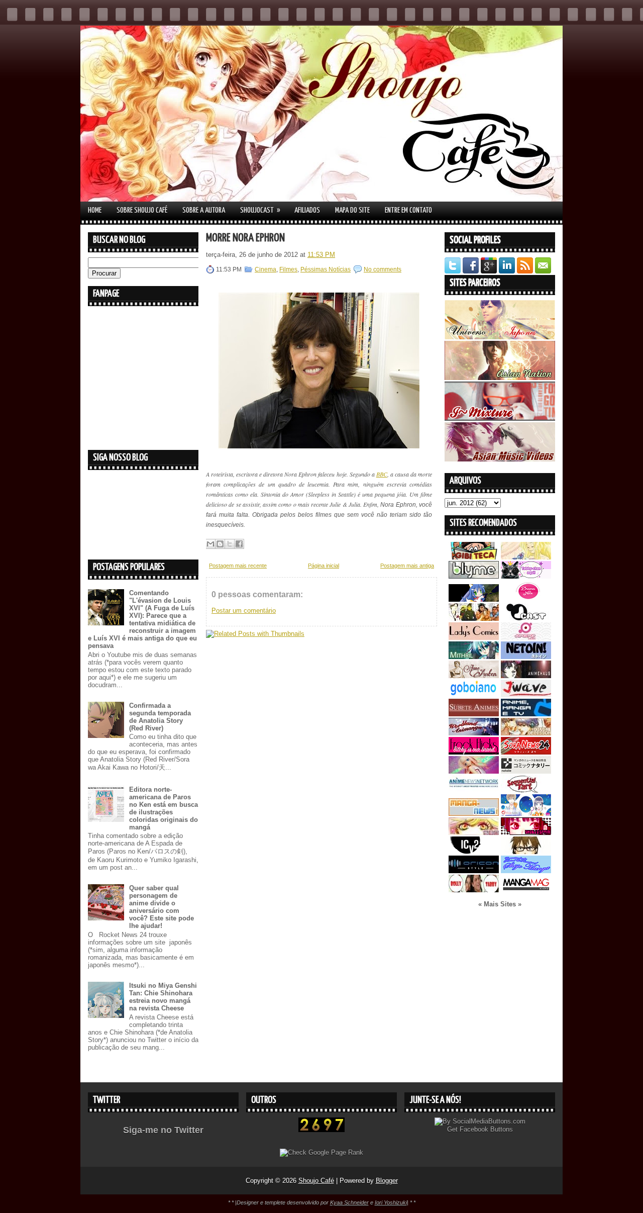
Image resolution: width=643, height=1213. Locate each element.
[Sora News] (526, 752)
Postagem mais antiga (407, 566)
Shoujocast (260, 210)
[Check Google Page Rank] (321, 1152)
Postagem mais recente (238, 566)
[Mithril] (474, 657)
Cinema (265, 269)
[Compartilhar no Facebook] (239, 544)
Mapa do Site (352, 210)
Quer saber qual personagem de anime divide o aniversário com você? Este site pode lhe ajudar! (161, 906)
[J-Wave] (526, 695)
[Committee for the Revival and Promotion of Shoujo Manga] (526, 871)
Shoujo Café (316, 1180)
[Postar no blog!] (220, 544)
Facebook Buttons (486, 1129)
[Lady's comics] (474, 637)
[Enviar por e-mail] (210, 544)
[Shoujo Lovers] (526, 813)
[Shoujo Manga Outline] (474, 832)
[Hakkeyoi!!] (526, 852)
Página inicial (323, 566)
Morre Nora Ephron (245, 238)
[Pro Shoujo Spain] (526, 832)
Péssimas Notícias (325, 269)
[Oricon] (474, 871)
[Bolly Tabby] (474, 890)
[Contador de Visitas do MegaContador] (321, 1130)
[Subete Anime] (474, 714)
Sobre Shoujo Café (142, 210)
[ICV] (474, 852)
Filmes (288, 269)
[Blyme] (474, 576)
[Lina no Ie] (526, 557)
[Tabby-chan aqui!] (526, 576)
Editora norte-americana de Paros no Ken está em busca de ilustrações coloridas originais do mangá (163, 808)
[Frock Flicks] (474, 752)
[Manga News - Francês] (474, 813)
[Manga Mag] (526, 890)
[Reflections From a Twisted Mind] (474, 618)
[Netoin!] (526, 657)
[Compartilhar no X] (230, 544)
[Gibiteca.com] (474, 557)
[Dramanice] (526, 599)
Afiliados (307, 210)
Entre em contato (408, 210)
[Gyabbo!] (474, 599)
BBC (381, 474)
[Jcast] (526, 618)
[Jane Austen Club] (474, 676)
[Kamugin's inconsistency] (474, 771)
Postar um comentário (243, 610)
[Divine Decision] (526, 733)
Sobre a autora (203, 210)
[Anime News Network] (474, 790)
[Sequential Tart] (526, 790)
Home (94, 210)
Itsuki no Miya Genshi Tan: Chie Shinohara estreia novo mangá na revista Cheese (163, 997)
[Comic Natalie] (526, 771)
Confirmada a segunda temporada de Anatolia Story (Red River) (160, 717)
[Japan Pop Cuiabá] (526, 637)
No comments (382, 269)
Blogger (387, 1180)
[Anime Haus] (526, 676)
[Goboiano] (474, 695)
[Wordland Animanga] (474, 733)
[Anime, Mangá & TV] (526, 714)
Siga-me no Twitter (163, 1130)
